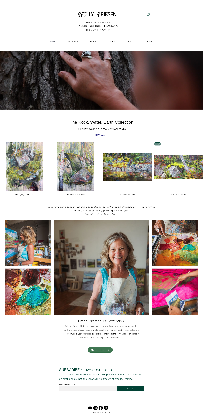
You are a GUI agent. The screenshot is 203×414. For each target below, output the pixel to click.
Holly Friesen (98, 14)
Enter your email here (67, 384)
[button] (148, 14)
